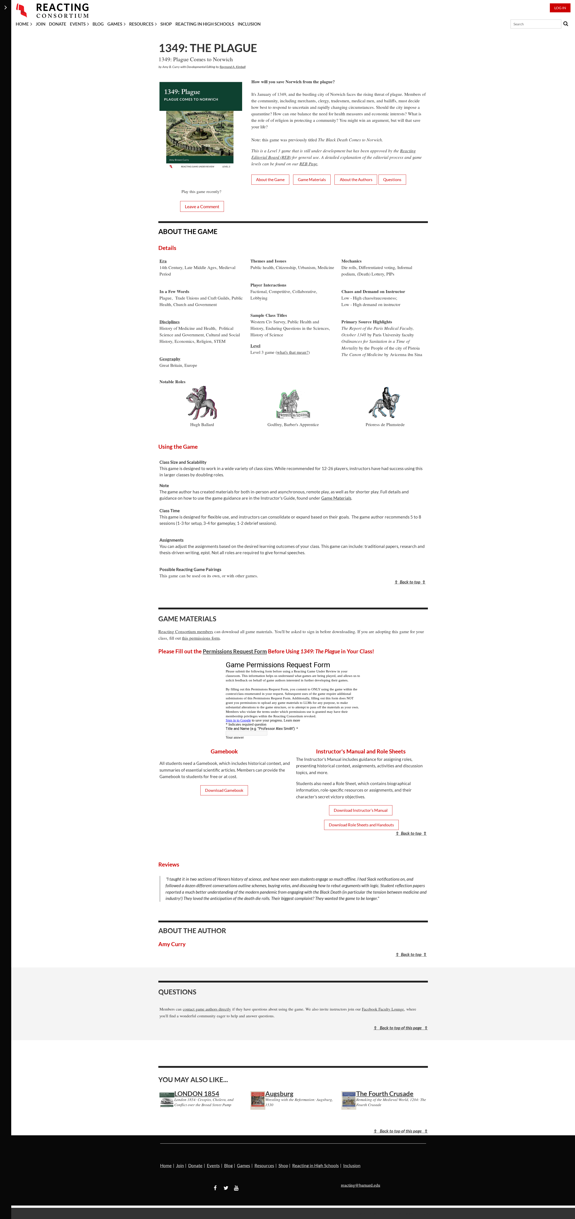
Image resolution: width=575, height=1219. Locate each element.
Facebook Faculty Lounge (383, 1009)
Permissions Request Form (235, 651)
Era (163, 261)
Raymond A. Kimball (232, 67)
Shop (283, 1165)
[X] (225, 1188)
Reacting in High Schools (315, 1165)
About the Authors (355, 179)
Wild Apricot (383, 1213)
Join (180, 1165)
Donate (195, 1165)
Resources (264, 1165)
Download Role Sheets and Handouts (361, 824)
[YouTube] (236, 1188)
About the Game (270, 179)
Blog (228, 1165)
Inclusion (351, 1165)
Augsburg (279, 1093)
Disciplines (169, 321)
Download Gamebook (224, 790)
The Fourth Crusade (385, 1093)
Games (243, 1165)
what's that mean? (292, 352)
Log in (560, 8)
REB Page (308, 163)
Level (255, 345)
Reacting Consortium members (185, 631)
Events (213, 1165)
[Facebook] (215, 1188)
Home (166, 1165)
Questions (392, 179)
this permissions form (201, 638)
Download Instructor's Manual (361, 810)
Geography (170, 358)
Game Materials (312, 179)
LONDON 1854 (196, 1093)
